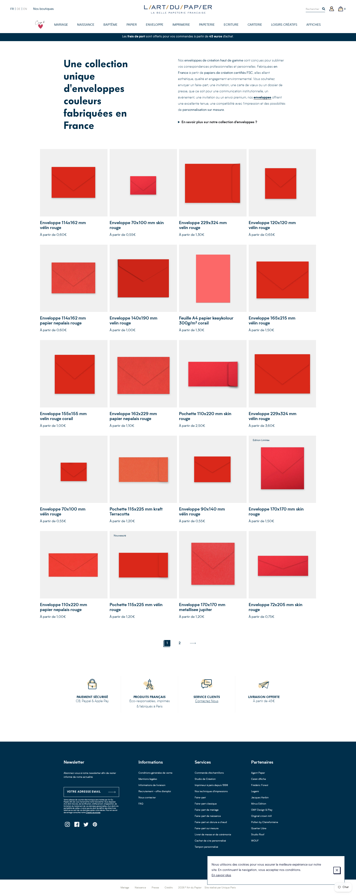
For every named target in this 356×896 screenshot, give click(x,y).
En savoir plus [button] (221, 875)
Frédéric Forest (259, 785)
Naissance (140, 888)
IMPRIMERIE (181, 25)
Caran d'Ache (258, 779)
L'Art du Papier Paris (178, 9)
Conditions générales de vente (155, 773)
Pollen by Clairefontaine (264, 822)
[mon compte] (331, 9)
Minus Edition (258, 804)
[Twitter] (85, 825)
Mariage (125, 888)
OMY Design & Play (261, 810)
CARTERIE (255, 25)
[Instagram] (67, 825)
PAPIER (131, 25)
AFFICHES (313, 25)
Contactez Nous (206, 701)
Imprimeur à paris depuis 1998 (211, 785)
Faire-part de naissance (208, 816)
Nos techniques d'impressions (211, 791)
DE (18, 9)
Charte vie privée (93, 813)
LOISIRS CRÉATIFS (284, 25)
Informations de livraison (151, 785)
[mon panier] (340, 9)
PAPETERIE (207, 25)
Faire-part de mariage (207, 810)
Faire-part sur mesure (207, 828)
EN (25, 9)
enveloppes (262, 97)
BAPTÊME (110, 25)
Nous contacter (147, 797)
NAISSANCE (85, 25)
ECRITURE (231, 25)
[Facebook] (76, 825)
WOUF (255, 841)
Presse (155, 888)
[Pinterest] (95, 825)
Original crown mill (261, 816)
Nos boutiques (43, 9)
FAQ (140, 804)
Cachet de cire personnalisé (210, 841)
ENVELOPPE (154, 25)
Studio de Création (205, 779)
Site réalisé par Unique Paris (220, 888)
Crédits (169, 888)
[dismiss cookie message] (336, 870)
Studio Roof (257, 834)
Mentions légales (147, 779)
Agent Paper (258, 773)
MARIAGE (61, 25)
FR (12, 9)
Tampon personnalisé (206, 847)
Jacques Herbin (260, 797)
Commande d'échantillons (209, 773)
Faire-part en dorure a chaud (211, 822)
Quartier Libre (258, 828)
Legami (255, 791)
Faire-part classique (206, 804)
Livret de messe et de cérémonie (213, 834)
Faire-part (200, 797)
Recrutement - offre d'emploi (154, 791)
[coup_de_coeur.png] (40, 25)
